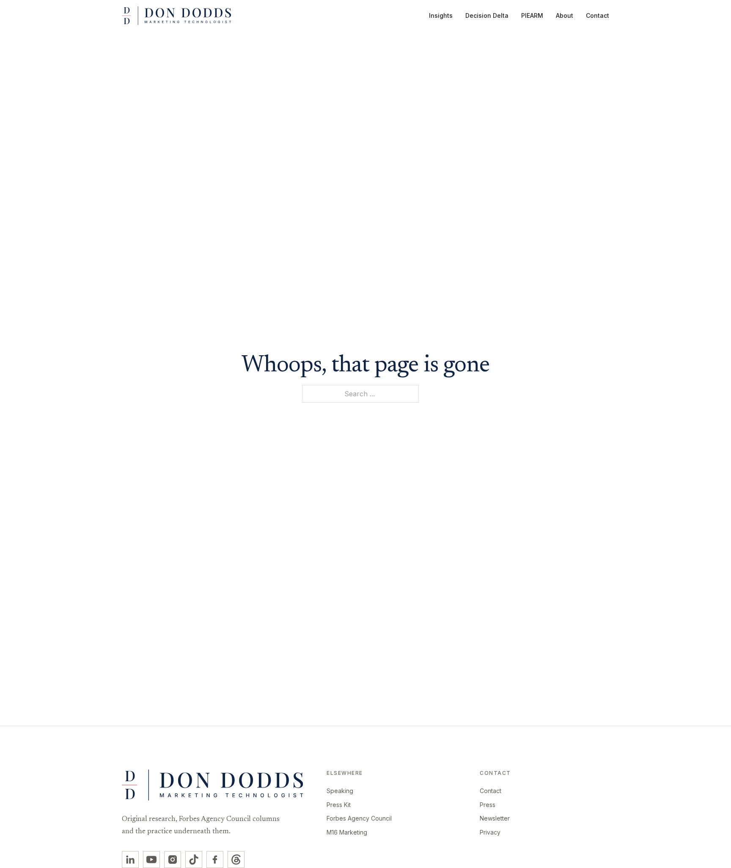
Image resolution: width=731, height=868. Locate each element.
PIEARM (532, 15)
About (564, 15)
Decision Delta (486, 15)
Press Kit (339, 804)
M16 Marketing (347, 832)
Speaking (340, 790)
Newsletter (495, 818)
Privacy (490, 832)
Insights (441, 15)
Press (487, 804)
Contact (597, 15)
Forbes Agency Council (359, 818)
